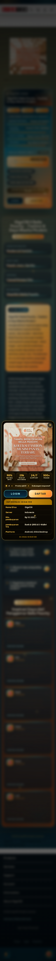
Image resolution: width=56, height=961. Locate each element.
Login (15, 493)
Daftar (40, 493)
